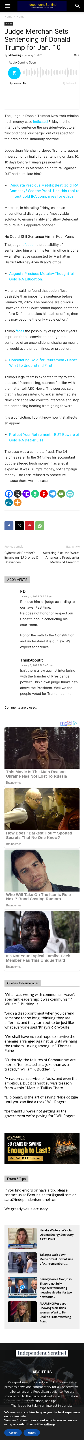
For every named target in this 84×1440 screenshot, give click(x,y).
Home (8, 16)
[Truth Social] (26, 494)
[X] (18, 494)
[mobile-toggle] (7, 6)
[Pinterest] (29, 525)
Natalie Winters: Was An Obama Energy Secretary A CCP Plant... (57, 1234)
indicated (40, 121)
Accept (13, 1432)
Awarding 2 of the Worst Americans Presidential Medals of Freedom (61, 557)
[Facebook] (9, 494)
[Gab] (35, 494)
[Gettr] (44, 494)
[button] (77, 6)
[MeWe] (9, 502)
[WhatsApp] (39, 525)
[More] (18, 502)
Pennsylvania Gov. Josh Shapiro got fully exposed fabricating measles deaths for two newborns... (56, 1284)
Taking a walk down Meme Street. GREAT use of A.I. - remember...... (56, 1259)
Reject (31, 1432)
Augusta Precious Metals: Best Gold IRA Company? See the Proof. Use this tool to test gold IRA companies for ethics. (44, 191)
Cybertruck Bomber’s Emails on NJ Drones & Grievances (21, 557)
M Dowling (15, 55)
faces (19, 331)
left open (29, 244)
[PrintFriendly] (70, 494)
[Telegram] (52, 494)
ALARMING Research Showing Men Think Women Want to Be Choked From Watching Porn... (55, 1308)
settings (49, 1424)
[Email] (61, 494)
